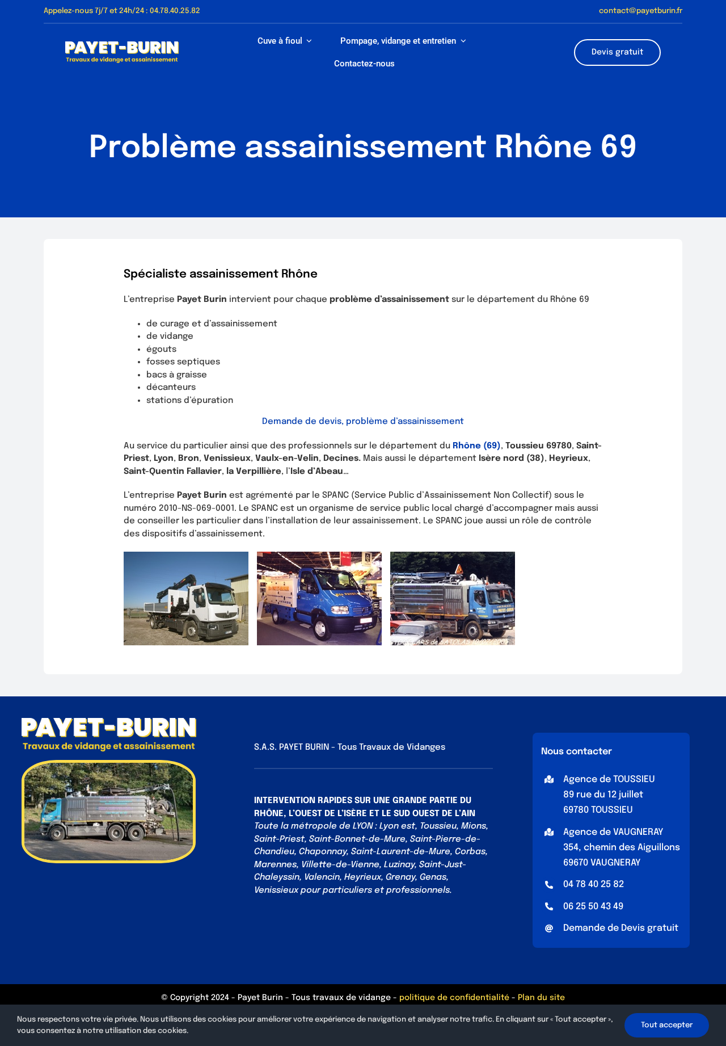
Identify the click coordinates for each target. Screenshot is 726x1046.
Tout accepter (667, 1025)
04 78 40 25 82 (593, 884)
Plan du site (541, 998)
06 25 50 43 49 (593, 906)
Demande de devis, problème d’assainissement (363, 421)
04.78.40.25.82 (175, 11)
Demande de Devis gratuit (620, 928)
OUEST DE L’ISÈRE (331, 813)
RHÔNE (269, 813)
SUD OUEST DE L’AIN (434, 813)
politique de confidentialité (454, 998)
